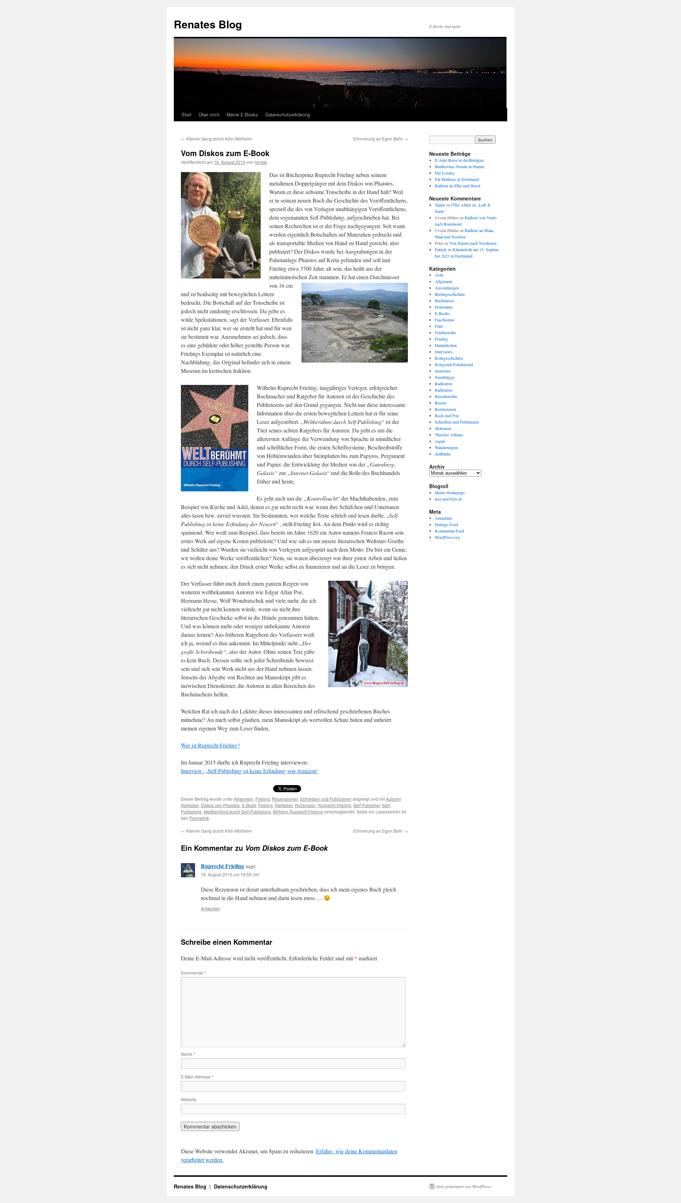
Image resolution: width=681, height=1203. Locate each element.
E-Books (442, 313)
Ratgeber (284, 805)
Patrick (441, 249)
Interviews (444, 351)
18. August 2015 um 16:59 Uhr (230, 874)
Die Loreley (445, 173)
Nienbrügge (445, 377)
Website (188, 1099)
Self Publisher (366, 805)
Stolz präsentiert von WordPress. (464, 1186)
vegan (440, 441)
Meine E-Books (242, 114)
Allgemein (243, 799)
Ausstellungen (447, 288)
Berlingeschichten (450, 294)
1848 (439, 275)
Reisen (440, 402)
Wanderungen (446, 447)
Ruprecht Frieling (334, 805)
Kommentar (193, 973)
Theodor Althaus (449, 434)
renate (261, 162)
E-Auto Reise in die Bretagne (459, 160)
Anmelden (443, 518)
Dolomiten (444, 307)
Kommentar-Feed (449, 531)
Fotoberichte (445, 332)
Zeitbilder (443, 454)
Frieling (262, 799)
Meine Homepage (450, 492)
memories (443, 371)
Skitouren (443, 428)
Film (439, 326)
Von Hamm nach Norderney (473, 243)
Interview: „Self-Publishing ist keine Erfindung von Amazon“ (250, 770)
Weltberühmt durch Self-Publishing (237, 812)
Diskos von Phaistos (220, 805)
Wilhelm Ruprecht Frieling (298, 812)
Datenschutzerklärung (287, 114)
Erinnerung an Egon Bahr (380, 139)
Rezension (305, 805)
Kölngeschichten (449, 358)
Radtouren (443, 383)
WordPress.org (447, 537)
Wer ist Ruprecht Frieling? (210, 745)
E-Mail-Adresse (197, 1077)
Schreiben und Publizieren (325, 799)
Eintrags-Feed (446, 524)
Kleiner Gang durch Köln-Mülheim (216, 139)
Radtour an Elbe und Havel (457, 185)
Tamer (440, 205)
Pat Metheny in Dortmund (457, 179)
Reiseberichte (446, 396)
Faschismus (445, 319)
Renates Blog (208, 24)
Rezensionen (285, 799)
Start (187, 114)
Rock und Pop (447, 415)
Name (188, 1054)
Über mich (209, 114)
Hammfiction (446, 345)
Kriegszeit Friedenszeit (454, 364)
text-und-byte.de (448, 499)
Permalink (199, 818)
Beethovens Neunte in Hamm (459, 166)
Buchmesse (444, 300)
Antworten (210, 908)
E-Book (249, 805)
